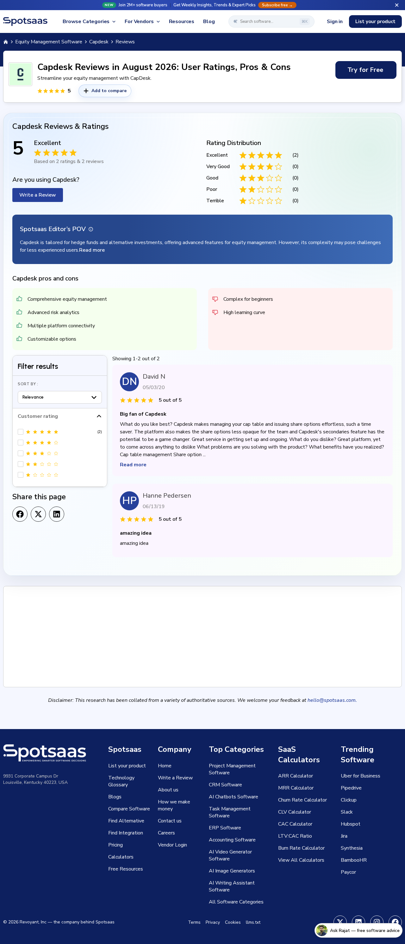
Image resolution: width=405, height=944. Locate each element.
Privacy (213, 922)
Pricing (115, 844)
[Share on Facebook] (20, 514)
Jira (344, 836)
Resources (182, 21)
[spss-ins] (376, 922)
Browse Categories (86, 21)
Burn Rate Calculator (301, 848)
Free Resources (125, 868)
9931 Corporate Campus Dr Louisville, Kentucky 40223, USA (35, 779)
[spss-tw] (340, 922)
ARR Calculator (295, 775)
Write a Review (37, 195)
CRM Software (225, 784)
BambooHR (354, 860)
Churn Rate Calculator (302, 799)
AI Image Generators (232, 870)
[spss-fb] (395, 922)
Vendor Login (172, 844)
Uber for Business (360, 775)
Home (164, 765)
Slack (347, 812)
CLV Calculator (294, 812)
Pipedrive (351, 787)
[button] (202, 5)
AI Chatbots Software (233, 796)
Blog (209, 21)
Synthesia (352, 848)
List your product (375, 21)
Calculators (121, 856)
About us (168, 789)
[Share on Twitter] (38, 514)
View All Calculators (301, 860)
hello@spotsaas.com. (332, 700)
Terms (194, 922)
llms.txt (253, 922)
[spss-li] (358, 922)
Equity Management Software (48, 41)
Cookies (233, 922)
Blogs (115, 796)
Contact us (170, 820)
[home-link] (5, 41)
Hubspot (350, 824)
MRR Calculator (296, 787)
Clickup (349, 799)
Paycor (348, 872)
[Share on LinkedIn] (56, 514)
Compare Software (129, 808)
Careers (166, 832)
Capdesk (99, 41)
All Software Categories (236, 901)
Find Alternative (126, 820)
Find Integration (125, 832)
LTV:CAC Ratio (295, 836)
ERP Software (225, 827)
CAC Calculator (295, 824)
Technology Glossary (121, 781)
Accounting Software (232, 839)
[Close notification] (397, 5)
